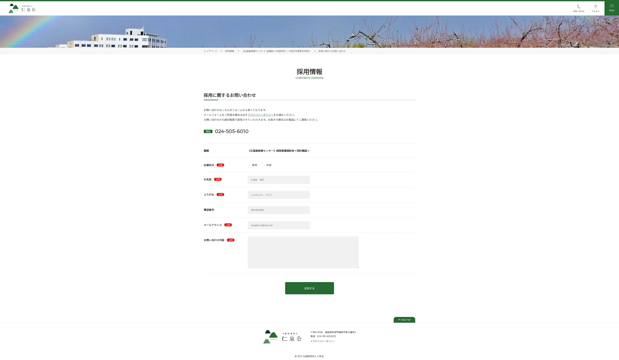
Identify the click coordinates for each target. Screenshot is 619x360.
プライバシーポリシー (260, 115)
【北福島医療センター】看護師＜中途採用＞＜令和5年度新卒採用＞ (276, 51)
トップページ (210, 51)
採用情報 (229, 51)
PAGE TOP (406, 319)
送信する (309, 288)
